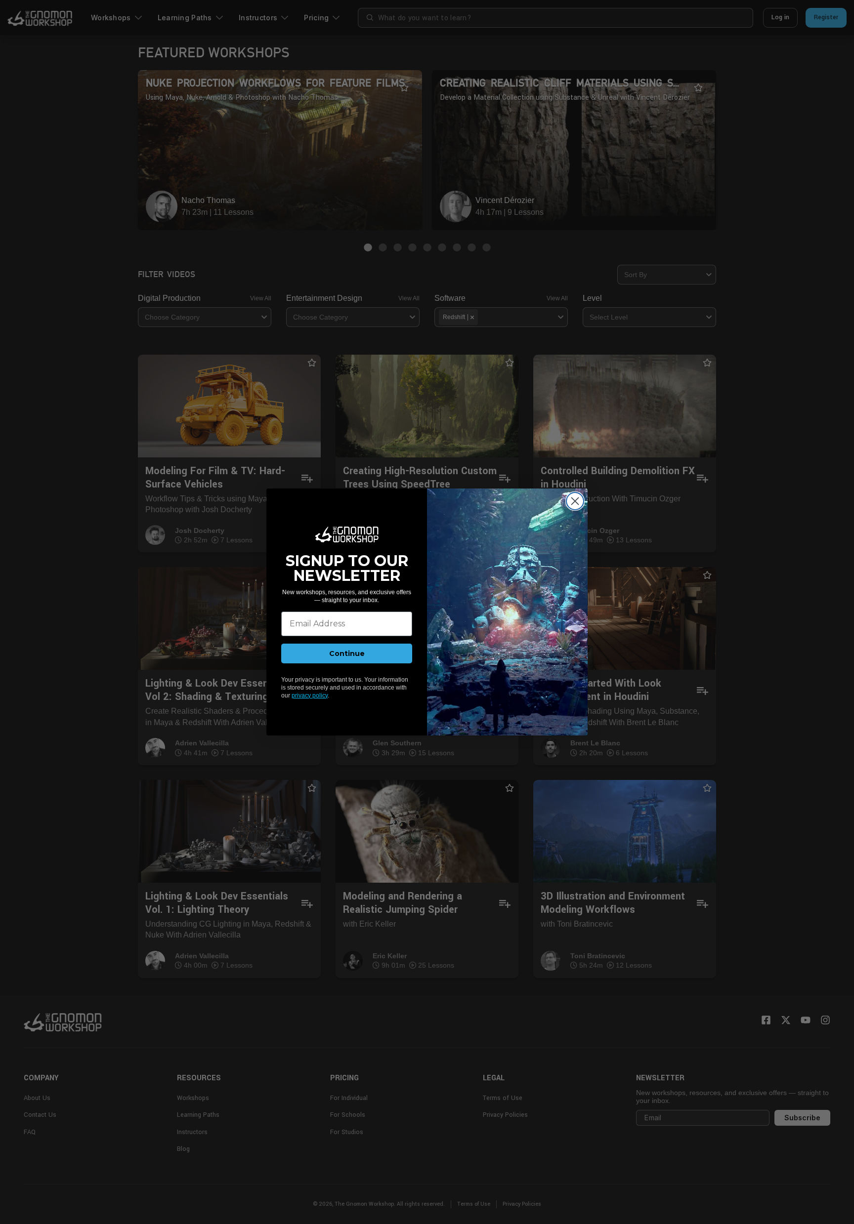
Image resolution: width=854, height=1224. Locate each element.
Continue (347, 653)
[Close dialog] (575, 501)
